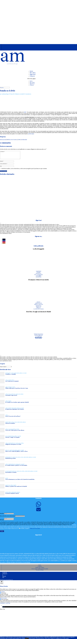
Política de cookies (39, 567)
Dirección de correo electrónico (7, 516)
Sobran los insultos (10, 423)
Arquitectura (7, 485)
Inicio (31, 81)
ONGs (19, 139)
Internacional (3, 139)
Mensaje (2, 519)
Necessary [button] (2, 591)
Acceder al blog (39, 570)
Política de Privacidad (35, 528)
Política (12, 380)
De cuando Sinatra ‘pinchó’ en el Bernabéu (16, 465)
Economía (10, 429)
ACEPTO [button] (27, 638)
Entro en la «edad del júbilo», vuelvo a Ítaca (16, 451)
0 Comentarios (27, 94)
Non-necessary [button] (3, 598)
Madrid (6, 373)
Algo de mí (32, 83)
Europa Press (38, 273)
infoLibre (38, 302)
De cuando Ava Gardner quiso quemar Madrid (17, 402)
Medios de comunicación (15, 394)
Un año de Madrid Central (12, 493)
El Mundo (38, 272)
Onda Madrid (38, 271)
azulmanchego (5, 94)
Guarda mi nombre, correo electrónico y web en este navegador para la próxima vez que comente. (24, 168)
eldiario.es (38, 307)
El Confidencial (38, 336)
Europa (9, 394)
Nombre (2, 513)
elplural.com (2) (38, 303)
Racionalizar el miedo (10, 472)
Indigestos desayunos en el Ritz (13, 444)
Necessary (3, 593)
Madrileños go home (10, 458)
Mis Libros (32, 82)
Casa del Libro (38, 277)
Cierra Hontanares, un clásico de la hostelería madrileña (19, 479)
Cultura (6, 380)
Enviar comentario (3, 171)
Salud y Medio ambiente (18, 373)
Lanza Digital (38, 275)
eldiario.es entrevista (38, 304)
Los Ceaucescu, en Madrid (11, 381)
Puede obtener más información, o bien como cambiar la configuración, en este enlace (49, 638)
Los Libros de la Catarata (39, 309)
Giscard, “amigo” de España (12, 437)
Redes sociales (11, 373)
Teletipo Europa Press (38, 334)
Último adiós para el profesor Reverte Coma (16, 388)
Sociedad (21, 94)
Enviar (2, 531)
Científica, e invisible (10, 374)
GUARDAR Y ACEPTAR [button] (5, 603)
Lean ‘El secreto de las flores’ (12, 416)
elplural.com (38, 306)
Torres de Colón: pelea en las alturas (14, 430)
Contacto (32, 76)
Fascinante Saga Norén (11, 395)
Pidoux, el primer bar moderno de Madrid (16, 486)
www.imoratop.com (9, 579)
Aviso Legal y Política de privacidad (40, 568)
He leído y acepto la (30, 528)
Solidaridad (24, 139)
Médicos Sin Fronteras (12, 139)
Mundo (17, 94)
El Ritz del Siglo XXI (38, 335)
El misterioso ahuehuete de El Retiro (14, 409)
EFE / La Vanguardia (38, 274)
